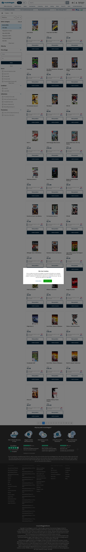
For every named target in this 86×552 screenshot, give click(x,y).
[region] (43, 276)
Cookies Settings (38, 280)
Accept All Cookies (47, 280)
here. (50, 277)
